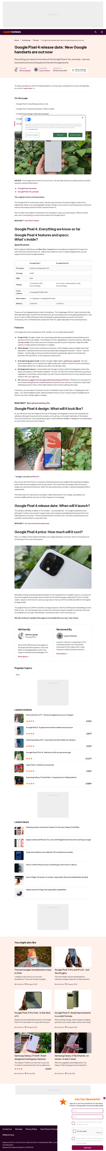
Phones (36, 40)
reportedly (24, 342)
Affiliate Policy (8, 1135)
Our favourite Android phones (37, 523)
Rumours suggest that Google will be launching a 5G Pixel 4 (45, 380)
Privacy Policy (31, 1129)
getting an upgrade (72, 361)
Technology (26, 40)
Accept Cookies (75, 135)
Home (16, 40)
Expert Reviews (10, 32)
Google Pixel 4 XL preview (28, 192)
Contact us (7, 1129)
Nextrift (36, 476)
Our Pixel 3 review (32, 220)
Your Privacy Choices (49, 1129)
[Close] (82, 117)
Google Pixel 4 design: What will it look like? (32, 114)
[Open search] (95, 32)
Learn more (28, 88)
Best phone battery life (38, 403)
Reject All (60, 135)
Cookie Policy (33, 129)
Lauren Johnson (44, 71)
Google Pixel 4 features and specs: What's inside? (35, 109)
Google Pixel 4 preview (27, 188)
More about (23, 656)
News (18, 675)
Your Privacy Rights (32, 135)
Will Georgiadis (25, 71)
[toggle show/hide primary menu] (101, 32)
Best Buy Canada (46, 249)
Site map (18, 1129)
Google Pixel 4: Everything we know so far (32, 104)
